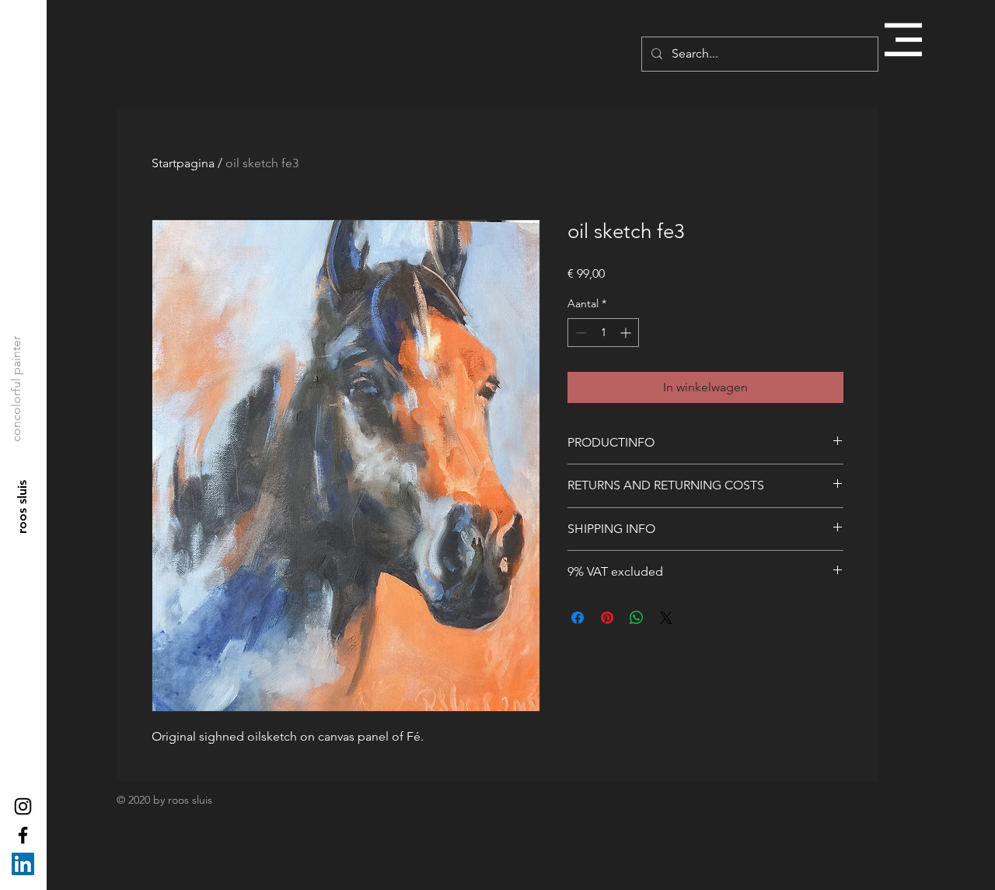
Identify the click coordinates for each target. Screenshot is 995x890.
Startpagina (183, 163)
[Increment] (627, 332)
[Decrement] (579, 332)
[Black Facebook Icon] (23, 835)
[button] (903, 40)
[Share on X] (666, 617)
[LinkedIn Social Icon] (23, 864)
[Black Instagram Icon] (23, 806)
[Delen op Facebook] (577, 617)
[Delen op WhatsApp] (636, 617)
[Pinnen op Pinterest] (607, 617)
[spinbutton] (603, 332)
